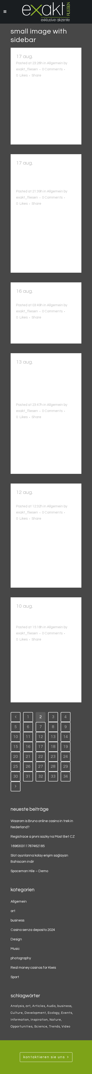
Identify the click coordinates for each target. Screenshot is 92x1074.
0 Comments (52, 69)
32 (40, 776)
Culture (17, 1013)
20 (15, 756)
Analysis (17, 1006)
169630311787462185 (28, 846)
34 (65, 776)
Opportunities (22, 1026)
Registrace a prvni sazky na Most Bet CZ (43, 836)
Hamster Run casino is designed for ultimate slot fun (41, 613)
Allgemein (55, 63)
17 (40, 746)
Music (15, 949)
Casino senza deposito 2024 (33, 930)
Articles (38, 1006)
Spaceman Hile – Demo (29, 871)
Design (16, 939)
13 (53, 736)
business (17, 920)
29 (65, 766)
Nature (55, 1019)
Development (35, 1013)
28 (53, 766)
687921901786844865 (41, 298)
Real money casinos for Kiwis (33, 967)
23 (53, 756)
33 (53, 776)
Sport (15, 977)
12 (40, 736)
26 (28, 766)
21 (28, 756)
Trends (54, 1026)
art (13, 911)
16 (28, 746)
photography (21, 958)
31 (28, 776)
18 (53, 746)
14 (65, 736)
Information (20, 1019)
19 (65, 746)
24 (65, 756)
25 (15, 766)
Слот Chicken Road (55, 56)
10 (15, 736)
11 (28, 736)
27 (40, 766)
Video (66, 1026)
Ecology (53, 1013)
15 (15, 746)
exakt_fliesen (27, 69)
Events (66, 1013)
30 (15, 776)
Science (40, 1026)
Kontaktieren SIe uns (44, 1057)
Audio (51, 1006)
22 (40, 756)
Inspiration (39, 1019)
